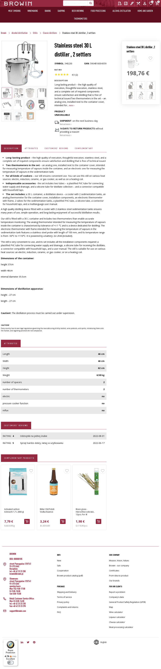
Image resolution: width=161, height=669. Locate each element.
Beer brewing (78, 10)
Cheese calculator (117, 622)
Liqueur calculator (117, 617)
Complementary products (19, 458)
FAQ (59, 612)
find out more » (65, 124)
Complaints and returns (67, 607)
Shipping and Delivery (66, 592)
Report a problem (117, 592)
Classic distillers (50, 33)
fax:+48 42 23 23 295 (18, 606)
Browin (3, 33)
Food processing (98, 10)
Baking (48, 10)
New (59, 560)
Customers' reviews (57, 148)
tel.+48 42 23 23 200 (18, 571)
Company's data (116, 597)
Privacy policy (63, 602)
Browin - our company (119, 565)
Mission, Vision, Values (119, 560)
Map (111, 607)
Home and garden (145, 10)
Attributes (31, 148)
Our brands (114, 580)
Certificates (114, 570)
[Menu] (16, 641)
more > (71, 105)
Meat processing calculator (121, 627)
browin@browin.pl (16, 574)
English (103, 642)
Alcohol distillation (122, 10)
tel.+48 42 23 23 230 (18, 603)
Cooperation (63, 570)
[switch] (10, 662)
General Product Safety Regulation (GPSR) (127, 602)
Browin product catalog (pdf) (70, 575)
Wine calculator (116, 612)
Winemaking (33, 10)
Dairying (61, 10)
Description (11, 148)
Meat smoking (14, 10)
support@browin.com (18, 611)
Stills (35, 33)
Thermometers (80, 18)
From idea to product (118, 575)
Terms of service (64, 597)
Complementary (84, 148)
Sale (59, 565)
